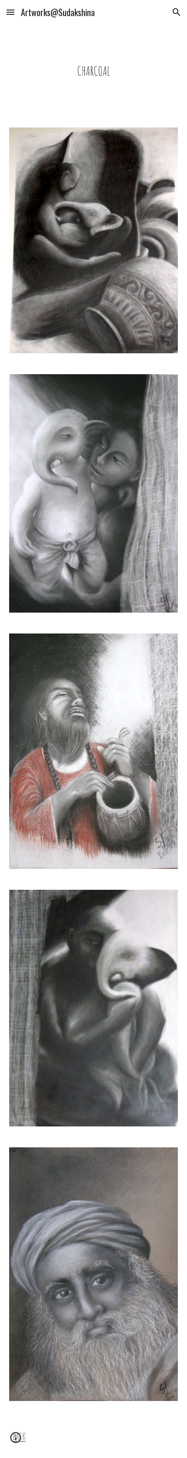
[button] (10, 12)
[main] (93, 70)
